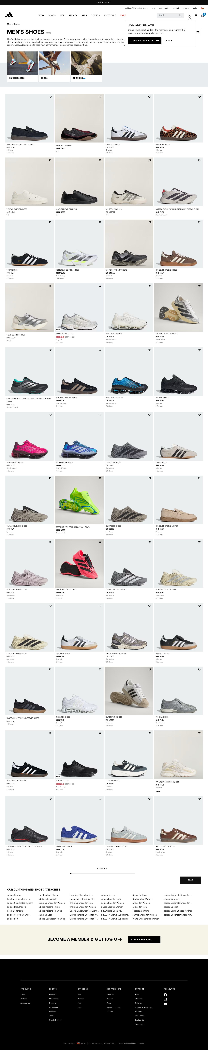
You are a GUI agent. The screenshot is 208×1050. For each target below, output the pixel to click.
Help (137, 995)
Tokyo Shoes (12, 270)
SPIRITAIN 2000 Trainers (116, 653)
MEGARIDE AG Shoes (114, 334)
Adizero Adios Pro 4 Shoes (67, 270)
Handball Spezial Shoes (166, 270)
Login (195, 8)
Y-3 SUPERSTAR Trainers (66, 209)
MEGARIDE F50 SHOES (114, 398)
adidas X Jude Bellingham (20, 903)
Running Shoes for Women (51, 903)
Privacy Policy (109, 1043)
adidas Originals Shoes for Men (178, 895)
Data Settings (69, 1043)
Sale (80, 1007)
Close (168, 41)
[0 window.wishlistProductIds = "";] (196, 15)
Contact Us (139, 1020)
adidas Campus (171, 899)
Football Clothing (140, 911)
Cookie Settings (95, 1043)
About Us (110, 995)
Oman (83, 1043)
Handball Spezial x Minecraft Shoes (23, 718)
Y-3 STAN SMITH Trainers (17, 209)
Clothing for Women (142, 899)
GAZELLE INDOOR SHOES (165, 846)
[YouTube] (165, 1004)
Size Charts (139, 1016)
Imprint (141, 1043)
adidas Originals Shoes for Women (178, 903)
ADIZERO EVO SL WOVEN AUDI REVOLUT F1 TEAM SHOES (177, 209)
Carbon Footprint (113, 1007)
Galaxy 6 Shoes (62, 781)
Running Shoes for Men (81, 895)
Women (81, 999)
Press (109, 1003)
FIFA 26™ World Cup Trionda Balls (115, 915)
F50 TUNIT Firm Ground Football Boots (73, 527)
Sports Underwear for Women (84, 911)
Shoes (17, 24)
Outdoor (52, 1012)
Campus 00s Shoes (64, 846)
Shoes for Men (139, 895)
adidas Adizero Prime (49, 907)
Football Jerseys (15, 911)
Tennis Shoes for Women (144, 915)
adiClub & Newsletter (143, 1007)
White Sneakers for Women (145, 919)
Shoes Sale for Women (112, 907)
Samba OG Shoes (113, 144)
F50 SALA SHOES (162, 717)
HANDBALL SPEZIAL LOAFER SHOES (20, 144)
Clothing (24, 999)
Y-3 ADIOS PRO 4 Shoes (16, 335)
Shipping (138, 999)
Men (9, 24)
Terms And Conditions (127, 1043)
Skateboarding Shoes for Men (84, 919)
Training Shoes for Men (81, 903)
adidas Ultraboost (47, 899)
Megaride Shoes (163, 398)
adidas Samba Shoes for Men (178, 911)
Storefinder (139, 1024)
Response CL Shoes (64, 334)
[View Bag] (202, 15)
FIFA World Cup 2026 (111, 911)
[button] (41, 15)
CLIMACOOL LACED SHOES (17, 526)
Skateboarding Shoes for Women (84, 915)
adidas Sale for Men (111, 899)
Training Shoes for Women (83, 907)
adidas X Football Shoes (19, 915)
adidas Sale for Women (112, 903)
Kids (79, 1003)
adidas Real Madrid (16, 907)
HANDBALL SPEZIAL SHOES (66, 398)
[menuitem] (41, 15)
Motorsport (53, 999)
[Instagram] (165, 999)
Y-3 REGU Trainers (114, 209)
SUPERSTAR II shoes (114, 717)
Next (190, 880)
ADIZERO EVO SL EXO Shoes (167, 334)
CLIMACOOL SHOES (113, 462)
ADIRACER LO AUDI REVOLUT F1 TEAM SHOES (24, 846)
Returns (138, 1003)
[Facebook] (165, 995)
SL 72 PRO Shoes (113, 781)
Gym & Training (55, 1020)
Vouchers (138, 1012)
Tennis (51, 1016)
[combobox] (170, 15)
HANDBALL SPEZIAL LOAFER (167, 526)
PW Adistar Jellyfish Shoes (167, 782)
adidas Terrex (108, 895)
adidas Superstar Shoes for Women (178, 915)
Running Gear (45, 915)
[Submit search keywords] (181, 15)
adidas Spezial (171, 907)
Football (52, 995)
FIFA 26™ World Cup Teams (114, 919)
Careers (110, 999)
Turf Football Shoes (48, 895)
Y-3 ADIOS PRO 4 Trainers (116, 270)
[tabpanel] (104, 491)
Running (52, 1003)
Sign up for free (141, 940)
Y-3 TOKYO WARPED (63, 145)
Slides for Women (141, 903)
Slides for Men (139, 907)
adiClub (110, 1012)
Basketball (53, 1007)
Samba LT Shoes (63, 653)
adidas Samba (14, 895)
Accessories (25, 1003)
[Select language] (203, 8)
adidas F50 (12, 919)
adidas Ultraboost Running (51, 919)
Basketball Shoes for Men (82, 899)
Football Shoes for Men (18, 899)
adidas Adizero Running (50, 911)
